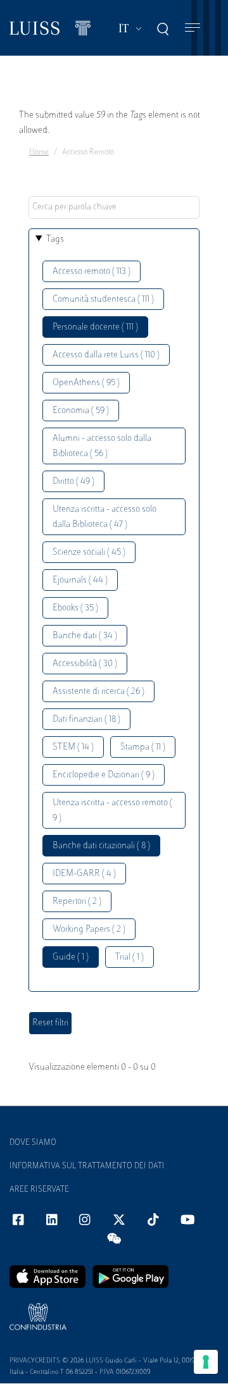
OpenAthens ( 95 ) (86, 383)
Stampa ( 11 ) (142, 747)
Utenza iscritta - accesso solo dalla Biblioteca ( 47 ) (104, 517)
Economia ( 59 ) (81, 411)
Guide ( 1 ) (71, 957)
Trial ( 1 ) (129, 957)
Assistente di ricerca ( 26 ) (98, 691)
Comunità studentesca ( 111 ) (103, 299)
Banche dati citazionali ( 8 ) (101, 846)
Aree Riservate (39, 1190)
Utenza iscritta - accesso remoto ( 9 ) (112, 810)
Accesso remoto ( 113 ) (91, 271)
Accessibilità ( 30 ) (85, 664)
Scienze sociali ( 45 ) (89, 552)
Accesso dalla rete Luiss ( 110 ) (106, 355)
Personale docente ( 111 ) (95, 327)
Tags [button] (55, 239)
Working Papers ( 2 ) (89, 929)
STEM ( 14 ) (73, 747)
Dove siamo (33, 1143)
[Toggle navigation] (192, 28)
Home (39, 152)
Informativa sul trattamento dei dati (87, 1166)
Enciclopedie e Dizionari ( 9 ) (104, 775)
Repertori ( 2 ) (77, 901)
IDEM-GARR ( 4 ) (84, 874)
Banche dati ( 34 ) (85, 636)
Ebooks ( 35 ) (75, 608)
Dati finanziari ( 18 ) (86, 719)
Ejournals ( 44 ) (80, 580)
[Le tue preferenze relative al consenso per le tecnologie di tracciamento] (206, 1362)
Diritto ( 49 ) (73, 481)
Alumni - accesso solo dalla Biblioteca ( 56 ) (102, 446)
